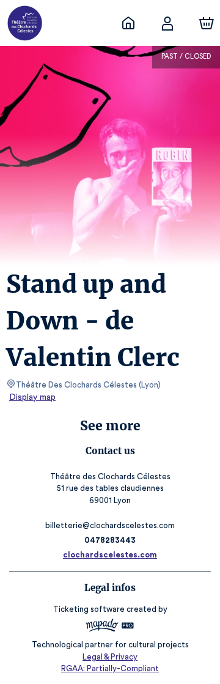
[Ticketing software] (110, 627)
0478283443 (110, 540)
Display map (32, 397)
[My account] (167, 23)
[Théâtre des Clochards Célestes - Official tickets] (128, 23)
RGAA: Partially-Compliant (110, 668)
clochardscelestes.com (110, 555)
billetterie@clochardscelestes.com (110, 525)
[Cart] (206, 23)
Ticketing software (89, 609)
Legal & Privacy (110, 657)
